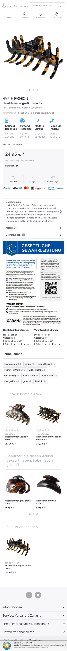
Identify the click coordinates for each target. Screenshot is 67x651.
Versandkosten (27, 160)
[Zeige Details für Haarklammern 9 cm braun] (49, 485)
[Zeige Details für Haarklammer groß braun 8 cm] (18, 485)
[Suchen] (61, 5)
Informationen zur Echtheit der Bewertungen (31, 647)
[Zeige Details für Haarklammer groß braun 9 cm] (18, 547)
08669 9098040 (54, 135)
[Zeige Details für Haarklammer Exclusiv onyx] (18, 414)
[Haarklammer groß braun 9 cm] (33, 57)
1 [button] (30, 90)
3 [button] (37, 90)
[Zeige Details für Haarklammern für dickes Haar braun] (49, 414)
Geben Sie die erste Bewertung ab (37, 113)
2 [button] (33, 90)
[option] (33, 57)
